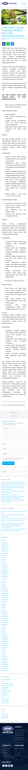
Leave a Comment (5, 38)
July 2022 (3, 626)
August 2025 (4, 555)
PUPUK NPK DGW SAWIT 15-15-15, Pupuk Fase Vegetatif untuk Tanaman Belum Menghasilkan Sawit (14, 520)
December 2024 (4, 570)
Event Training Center (7, 683)
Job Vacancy (4, 689)
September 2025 (5, 553)
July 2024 (3, 580)
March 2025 (4, 565)
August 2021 (4, 647)
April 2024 (3, 586)
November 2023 (4, 595)
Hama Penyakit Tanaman (16, 38)
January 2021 (4, 660)
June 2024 (3, 582)
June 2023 (3, 605)
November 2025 (4, 549)
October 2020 (4, 666)
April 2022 (3, 632)
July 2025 (3, 557)
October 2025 (4, 551)
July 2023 (3, 603)
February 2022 (4, 635)
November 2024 (4, 572)
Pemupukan (4, 693)
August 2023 (4, 601)
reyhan (3, 511)
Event (2, 681)
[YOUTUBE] (9, 766)
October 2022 (4, 620)
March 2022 (4, 634)
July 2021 (3, 649)
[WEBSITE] (14, 454)
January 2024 (4, 591)
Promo (2, 697)
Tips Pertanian (5, 700)
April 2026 (3, 542)
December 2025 (4, 547)
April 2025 (3, 563)
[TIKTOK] (6, 766)
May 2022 (3, 630)
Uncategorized (5, 702)
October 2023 (4, 597)
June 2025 (3, 559)
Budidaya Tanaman (5, 679)
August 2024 (4, 578)
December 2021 (4, 639)
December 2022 (4, 616)
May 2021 (3, 653)
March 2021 (4, 656)
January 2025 (4, 568)
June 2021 (3, 651)
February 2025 (4, 567)
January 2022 (4, 637)
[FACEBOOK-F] (3, 766)
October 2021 (4, 643)
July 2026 (3, 540)
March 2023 (4, 611)
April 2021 (3, 655)
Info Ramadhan (5, 687)
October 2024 (4, 574)
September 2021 (4, 645)
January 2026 (4, 546)
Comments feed (4, 715)
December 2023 (4, 593)
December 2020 (4, 662)
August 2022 (4, 624)
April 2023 (3, 609)
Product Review (5, 695)
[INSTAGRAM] (11, 766)
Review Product (5, 698)
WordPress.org (5, 717)
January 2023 (4, 614)
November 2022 (4, 618)
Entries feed (4, 714)
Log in (2, 712)
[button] (4, 44)
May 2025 (3, 561)
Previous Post (14, 412)
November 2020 (4, 664)
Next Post (14, 416)
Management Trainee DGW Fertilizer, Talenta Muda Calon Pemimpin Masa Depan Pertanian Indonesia (13, 525)
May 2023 (3, 607)
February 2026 (4, 544)
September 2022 (4, 622)
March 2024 (4, 588)
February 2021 (4, 658)
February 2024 (4, 590)
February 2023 (4, 612)
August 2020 (4, 670)
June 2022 (3, 628)
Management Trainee (6, 691)
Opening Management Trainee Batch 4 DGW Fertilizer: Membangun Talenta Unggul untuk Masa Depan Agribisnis (12, 487)
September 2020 (5, 668)
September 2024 (5, 576)
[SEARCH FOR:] (14, 471)
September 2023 (4, 599)
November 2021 (4, 641)
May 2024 (3, 584)
